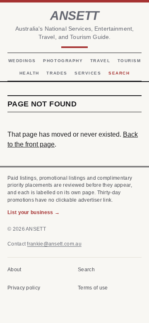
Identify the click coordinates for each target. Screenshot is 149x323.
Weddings (22, 60)
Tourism (129, 60)
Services (87, 73)
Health (29, 73)
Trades (56, 73)
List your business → (33, 212)
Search (119, 73)
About (14, 269)
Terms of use (93, 288)
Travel (100, 60)
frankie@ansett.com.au (54, 244)
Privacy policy (23, 288)
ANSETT (74, 15)
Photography (63, 60)
